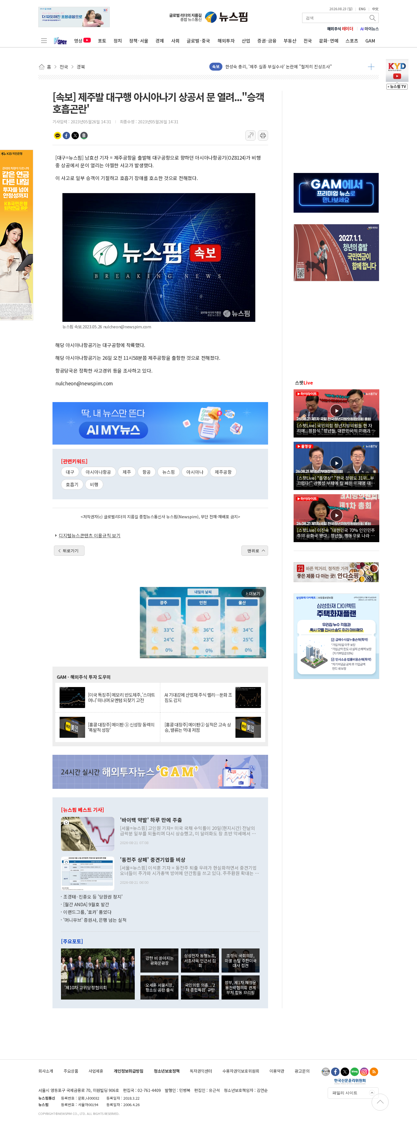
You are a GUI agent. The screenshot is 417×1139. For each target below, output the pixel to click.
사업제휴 (96, 1071)
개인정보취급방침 (128, 1071)
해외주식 (340, 28)
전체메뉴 (44, 40)
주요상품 (71, 1071)
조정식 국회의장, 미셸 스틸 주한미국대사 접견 (240, 960)
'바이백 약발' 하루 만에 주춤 (151, 820)
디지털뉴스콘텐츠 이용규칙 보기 (90, 535)
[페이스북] (335, 1072)
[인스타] (364, 1072)
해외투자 (226, 40)
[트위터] (345, 1072)
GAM (370, 40)
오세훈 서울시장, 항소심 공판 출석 (160, 987)
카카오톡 (57, 135)
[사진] (87, 833)
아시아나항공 (98, 471)
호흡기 (72, 484)
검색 (373, 18)
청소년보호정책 (167, 1071)
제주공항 (223, 471)
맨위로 (253, 550)
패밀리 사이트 (344, 1093)
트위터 (75, 135)
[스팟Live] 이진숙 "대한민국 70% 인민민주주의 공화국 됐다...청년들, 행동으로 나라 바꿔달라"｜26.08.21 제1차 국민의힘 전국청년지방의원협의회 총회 (336, 532)
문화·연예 (328, 40)
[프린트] (263, 135)
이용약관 (276, 1071)
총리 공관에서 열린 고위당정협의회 (256, 66)
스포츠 (352, 40)
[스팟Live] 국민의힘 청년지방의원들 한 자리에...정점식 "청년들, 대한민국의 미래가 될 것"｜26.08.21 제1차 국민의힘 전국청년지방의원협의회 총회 (336, 428)
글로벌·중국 (198, 40)
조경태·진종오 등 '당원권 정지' (93, 896)
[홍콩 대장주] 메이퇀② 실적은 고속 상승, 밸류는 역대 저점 (198, 727)
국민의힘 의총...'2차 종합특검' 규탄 (200, 987)
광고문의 (302, 1071)
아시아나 (194, 471)
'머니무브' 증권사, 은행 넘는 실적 (95, 920)
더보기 (371, 66)
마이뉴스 (369, 28)
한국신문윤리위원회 (350, 1081)
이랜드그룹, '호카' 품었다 (87, 912)
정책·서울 (138, 40)
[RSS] (374, 1072)
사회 (175, 40)
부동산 (290, 40)
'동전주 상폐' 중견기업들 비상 (153, 860)
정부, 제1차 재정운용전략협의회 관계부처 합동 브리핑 (240, 987)
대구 (70, 471)
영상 (78, 40)
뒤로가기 (71, 550)
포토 (102, 40)
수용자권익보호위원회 (240, 1071)
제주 (127, 471)
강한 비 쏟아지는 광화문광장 (160, 960)
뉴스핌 (168, 471)
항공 (146, 471)
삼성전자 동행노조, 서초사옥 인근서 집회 (200, 960)
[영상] (336, 412)
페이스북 (66, 135)
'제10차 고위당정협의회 (85, 987)
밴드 (84, 135)
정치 (117, 40)
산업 (246, 40)
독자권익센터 (201, 1071)
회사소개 (45, 1071)
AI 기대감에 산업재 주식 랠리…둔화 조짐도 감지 (198, 697)
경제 (159, 40)
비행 (94, 484)
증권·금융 (267, 40)
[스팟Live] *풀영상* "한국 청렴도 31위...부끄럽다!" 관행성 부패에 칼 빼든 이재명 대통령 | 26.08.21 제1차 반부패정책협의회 (336, 480)
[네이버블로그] (354, 1072)
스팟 (304, 382)
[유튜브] (325, 1072)
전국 (308, 40)
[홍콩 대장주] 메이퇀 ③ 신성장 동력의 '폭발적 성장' (121, 727)
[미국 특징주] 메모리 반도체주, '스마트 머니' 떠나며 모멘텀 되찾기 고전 (121, 697)
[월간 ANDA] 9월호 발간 (86, 904)
